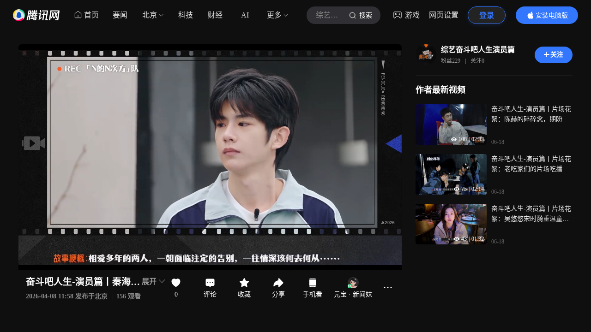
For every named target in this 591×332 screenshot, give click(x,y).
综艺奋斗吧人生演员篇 (478, 49)
